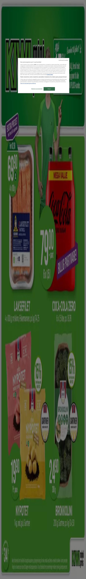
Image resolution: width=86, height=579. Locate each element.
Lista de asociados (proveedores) (28, 83)
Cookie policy (50, 74)
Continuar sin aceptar (63, 60)
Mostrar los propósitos (37, 88)
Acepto (49, 88)
